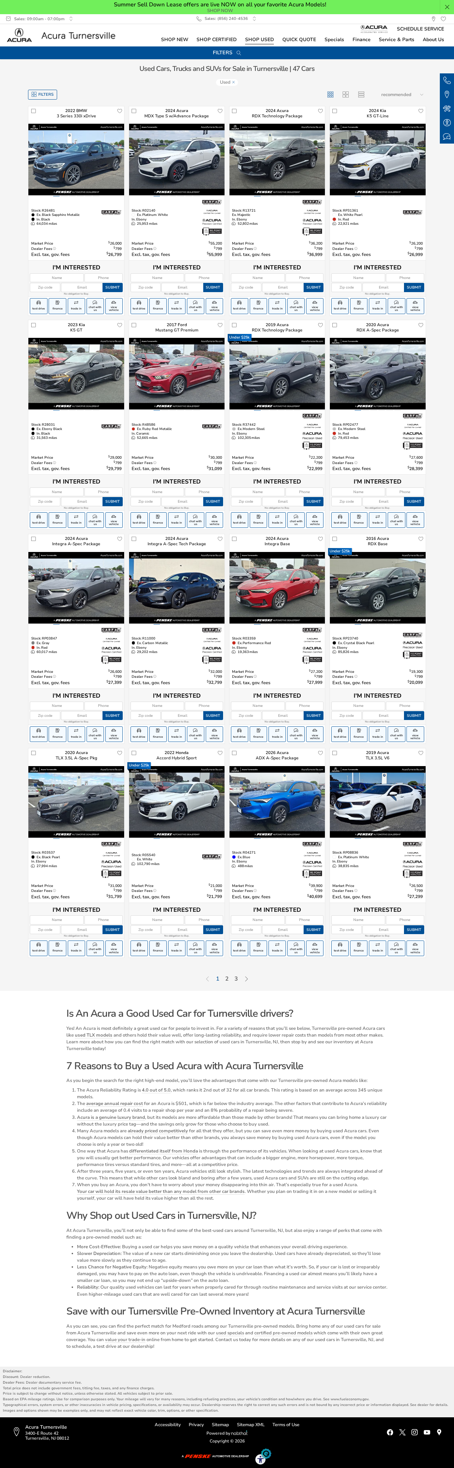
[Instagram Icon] (414, 1432)
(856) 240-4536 (232, 18)
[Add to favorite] (119, 111)
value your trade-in (125, 1339)
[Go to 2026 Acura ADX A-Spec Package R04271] (277, 802)
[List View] (361, 95)
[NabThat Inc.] (239, 1433)
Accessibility (168, 1425)
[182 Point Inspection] (212, 231)
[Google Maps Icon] (439, 1432)
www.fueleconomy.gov (350, 1399)
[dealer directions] (18, 1432)
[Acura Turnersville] (64, 35)
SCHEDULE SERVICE (420, 29)
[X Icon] (402, 1432)
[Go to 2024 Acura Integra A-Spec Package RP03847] (76, 588)
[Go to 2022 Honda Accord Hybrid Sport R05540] (177, 802)
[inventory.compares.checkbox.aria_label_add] (33, 111)
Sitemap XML (251, 1425)
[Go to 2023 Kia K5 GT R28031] (76, 373)
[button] (447, 7)
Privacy (196, 1425)
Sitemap (220, 1425)
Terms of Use (285, 1425)
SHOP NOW (220, 10)
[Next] (246, 979)
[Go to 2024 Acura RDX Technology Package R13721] (277, 159)
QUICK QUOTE (299, 39)
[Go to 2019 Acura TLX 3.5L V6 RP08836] (377, 802)
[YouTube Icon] (426, 1432)
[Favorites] (443, 19)
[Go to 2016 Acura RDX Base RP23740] (377, 588)
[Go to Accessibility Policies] (263, 1456)
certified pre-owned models (283, 1333)
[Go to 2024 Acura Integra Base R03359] (277, 588)
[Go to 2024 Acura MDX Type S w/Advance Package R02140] (177, 159)
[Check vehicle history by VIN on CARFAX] (111, 212)
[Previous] (207, 979)
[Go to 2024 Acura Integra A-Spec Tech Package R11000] (177, 588)
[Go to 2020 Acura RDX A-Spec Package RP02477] (377, 373)
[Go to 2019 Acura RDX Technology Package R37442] (277, 373)
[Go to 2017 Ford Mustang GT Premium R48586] (177, 373)
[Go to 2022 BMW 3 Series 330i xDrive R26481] (76, 159)
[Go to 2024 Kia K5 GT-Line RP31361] (377, 159)
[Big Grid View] (346, 95)
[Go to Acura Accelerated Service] (374, 29)
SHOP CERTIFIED (216, 39)
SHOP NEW (174, 39)
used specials (230, 1333)
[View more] (70, 19)
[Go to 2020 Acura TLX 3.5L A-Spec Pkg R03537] (76, 802)
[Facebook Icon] (390, 1432)
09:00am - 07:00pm (46, 19)
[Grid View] (331, 95)
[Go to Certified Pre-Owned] (212, 212)
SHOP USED (259, 39)
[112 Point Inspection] (312, 446)
